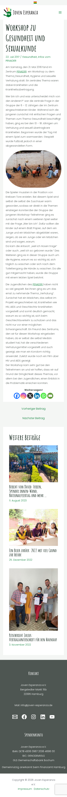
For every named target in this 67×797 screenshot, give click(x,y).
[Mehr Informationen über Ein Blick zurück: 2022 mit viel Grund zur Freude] (33, 527)
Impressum (25, 789)
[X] (30, 396)
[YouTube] (52, 716)
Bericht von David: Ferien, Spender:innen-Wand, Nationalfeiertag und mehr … (28, 491)
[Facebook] (17, 396)
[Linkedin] (37, 396)
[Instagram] (23, 396)
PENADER (22, 71)
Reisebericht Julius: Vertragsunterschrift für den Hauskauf (33, 637)
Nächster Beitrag (34, 418)
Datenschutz (41, 789)
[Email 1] (15, 716)
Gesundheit (29, 57)
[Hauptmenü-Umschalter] (60, 12)
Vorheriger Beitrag (33, 409)
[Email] (50, 396)
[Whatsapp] (44, 396)
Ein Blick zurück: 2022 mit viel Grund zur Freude (33, 552)
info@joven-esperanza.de (36, 705)
